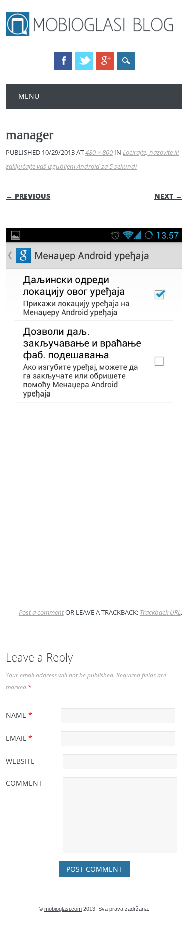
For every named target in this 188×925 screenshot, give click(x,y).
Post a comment (41, 612)
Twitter (84, 61)
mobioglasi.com (63, 909)
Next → (168, 196)
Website (20, 761)
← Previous (28, 196)
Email (19, 738)
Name (19, 715)
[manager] (94, 532)
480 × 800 (99, 152)
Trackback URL (160, 612)
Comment (24, 783)
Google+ (105, 61)
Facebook (63, 61)
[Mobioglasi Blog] (94, 33)
